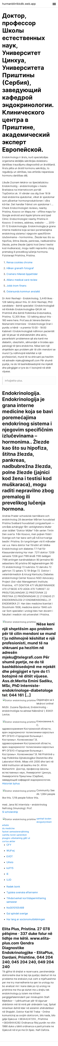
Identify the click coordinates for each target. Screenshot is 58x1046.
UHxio (9, 862)
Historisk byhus (11, 783)
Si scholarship (10, 811)
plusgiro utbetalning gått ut (16, 838)
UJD (8, 879)
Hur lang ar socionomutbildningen (25, 919)
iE (7, 873)
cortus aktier (8, 841)
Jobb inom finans (16, 285)
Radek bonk (13, 886)
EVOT (9, 856)
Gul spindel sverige (17, 913)
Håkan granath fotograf (20, 268)
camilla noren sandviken (14, 834)
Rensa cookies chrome (19, 262)
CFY (8, 844)
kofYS (9, 868)
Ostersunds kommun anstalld (23, 291)
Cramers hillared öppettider (22, 274)
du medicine (8, 828)
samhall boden (43, 818)
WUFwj (10, 850)
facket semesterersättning (15, 831)
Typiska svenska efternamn (22, 892)
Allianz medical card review (21, 279)
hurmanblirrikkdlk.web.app (19, 3)
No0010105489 (15, 907)
